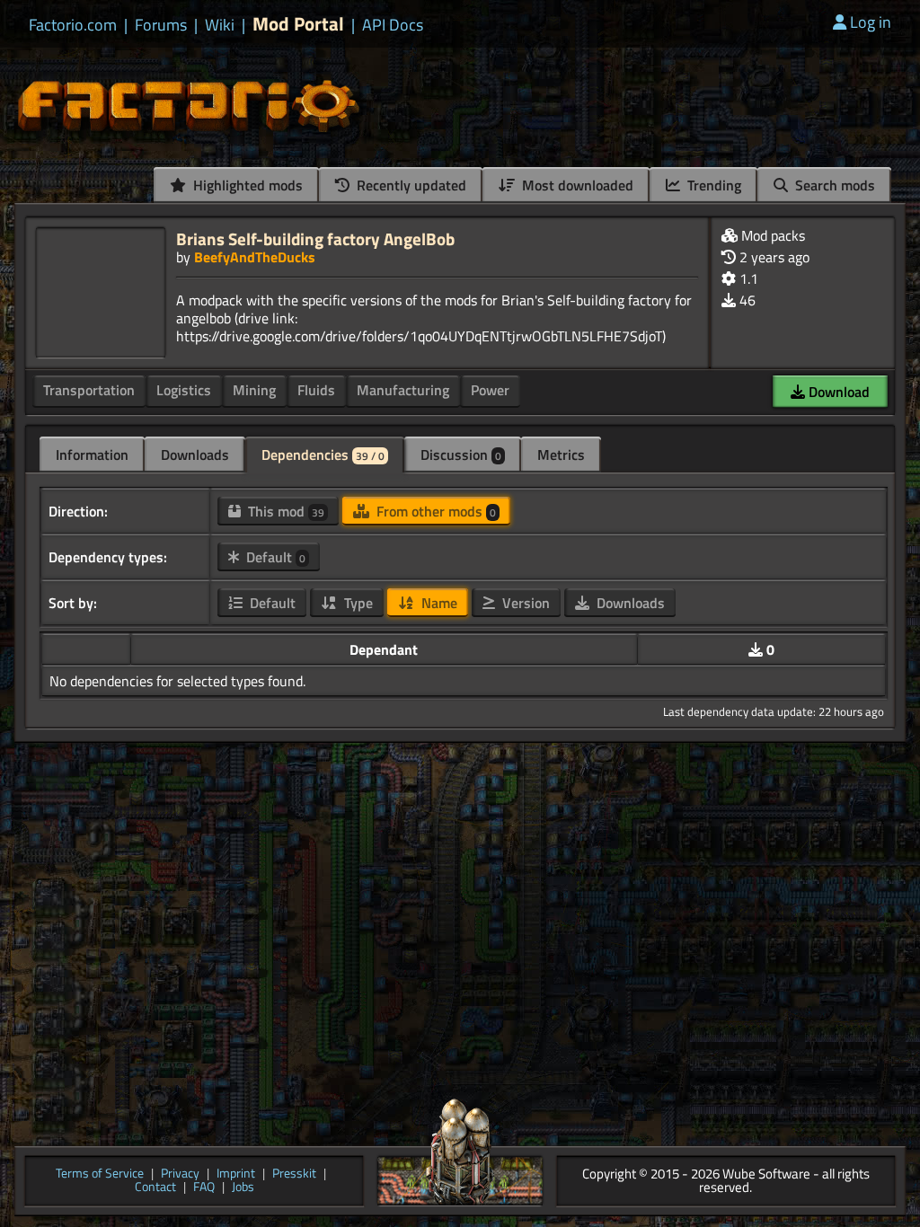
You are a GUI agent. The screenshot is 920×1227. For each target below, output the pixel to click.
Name (437, 603)
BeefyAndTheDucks (254, 257)
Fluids (316, 390)
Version (524, 603)
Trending (712, 185)
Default (274, 557)
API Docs (392, 25)
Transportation (89, 390)
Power (490, 390)
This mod (284, 511)
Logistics (183, 390)
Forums (161, 25)
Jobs (243, 1188)
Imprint (236, 1174)
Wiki (219, 25)
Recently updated (409, 185)
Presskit (294, 1174)
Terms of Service (100, 1174)
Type (357, 603)
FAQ (204, 1188)
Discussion (460, 454)
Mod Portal (298, 23)
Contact (155, 1188)
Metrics (561, 454)
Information (92, 454)
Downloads (195, 454)
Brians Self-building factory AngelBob (315, 238)
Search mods (833, 185)
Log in (870, 22)
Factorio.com (73, 25)
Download (837, 391)
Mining (254, 390)
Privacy (180, 1174)
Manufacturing (403, 390)
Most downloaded (575, 185)
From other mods (434, 511)
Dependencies (323, 454)
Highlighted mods (246, 185)
